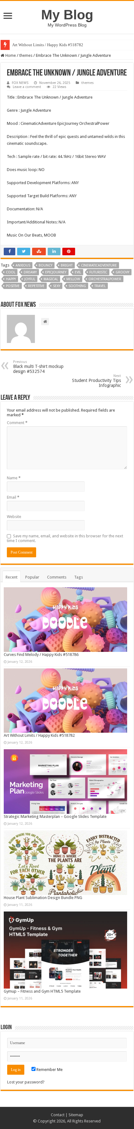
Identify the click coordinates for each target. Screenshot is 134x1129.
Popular (32, 577)
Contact (58, 1114)
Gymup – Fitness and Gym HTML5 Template (42, 991)
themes (25, 55)
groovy (122, 272)
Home (10, 55)
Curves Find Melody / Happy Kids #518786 (41, 654)
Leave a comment (27, 87)
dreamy (30, 272)
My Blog (67, 14)
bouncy (45, 265)
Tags (78, 577)
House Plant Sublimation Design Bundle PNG (43, 897)
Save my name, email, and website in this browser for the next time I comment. (65, 538)
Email (13, 497)
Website (14, 516)
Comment (17, 422)
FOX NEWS (20, 83)
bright (67, 265)
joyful (29, 279)
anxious (23, 265)
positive (13, 286)
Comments (56, 577)
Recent (11, 577)
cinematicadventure (99, 265)
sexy (56, 286)
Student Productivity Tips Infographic (96, 381)
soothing (77, 286)
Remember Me (49, 1069)
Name (14, 478)
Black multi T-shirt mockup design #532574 (38, 367)
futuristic (98, 272)
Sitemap (76, 1114)
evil (78, 272)
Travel (100, 286)
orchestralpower (105, 279)
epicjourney (55, 272)
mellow (73, 279)
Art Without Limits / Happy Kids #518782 (47, 44)
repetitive (36, 286)
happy (11, 279)
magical (51, 279)
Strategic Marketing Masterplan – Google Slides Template (55, 816)
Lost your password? (26, 1082)
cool (10, 272)
